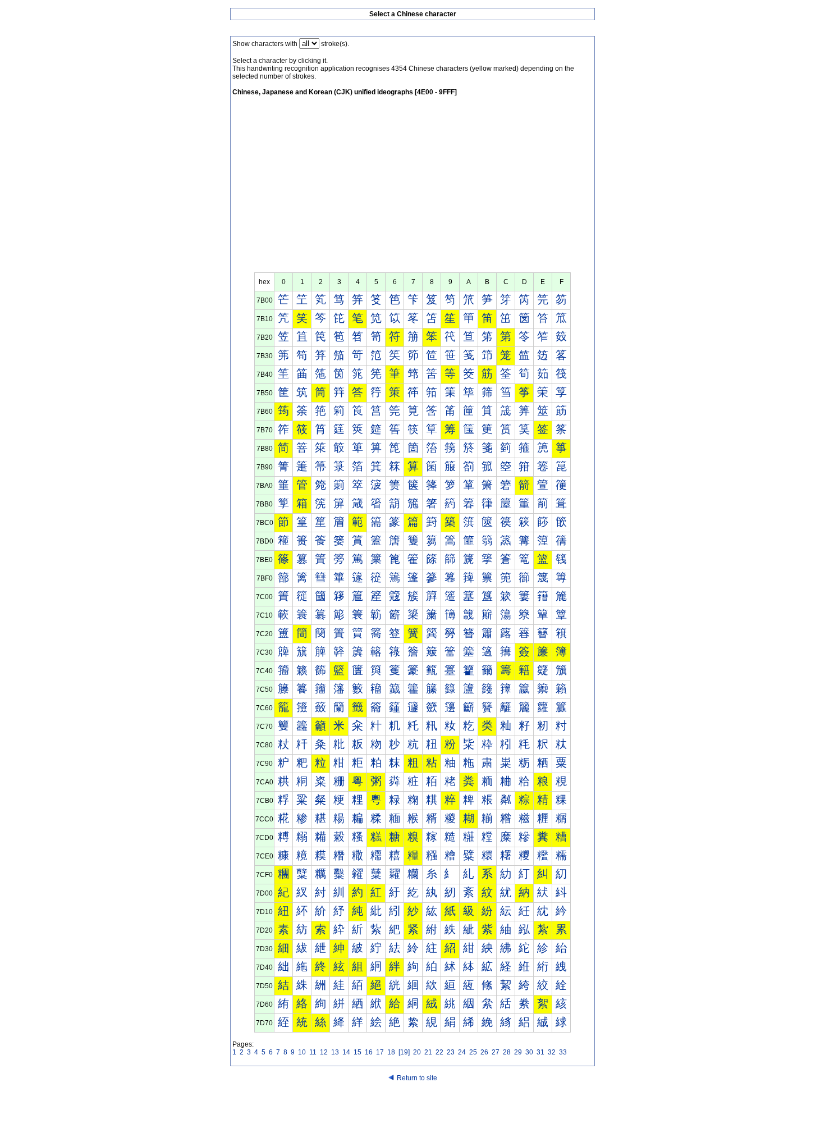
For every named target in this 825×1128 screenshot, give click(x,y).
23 (451, 1052)
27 (495, 1052)
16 (369, 1052)
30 (529, 1052)
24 (462, 1052)
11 (313, 1052)
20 (417, 1052)
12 (324, 1052)
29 (518, 1052)
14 (346, 1052)
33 (563, 1052)
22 (439, 1052)
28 (507, 1052)
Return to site (417, 1078)
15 (357, 1052)
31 (540, 1052)
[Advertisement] (412, 188)
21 (428, 1052)
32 (552, 1052)
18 (391, 1052)
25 (473, 1052)
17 (380, 1052)
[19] (404, 1052)
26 (484, 1052)
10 (302, 1052)
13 (335, 1052)
